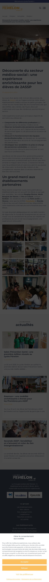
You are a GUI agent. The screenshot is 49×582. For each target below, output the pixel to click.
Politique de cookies (13, 579)
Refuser (24, 568)
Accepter (24, 562)
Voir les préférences (24, 574)
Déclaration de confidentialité (31, 579)
